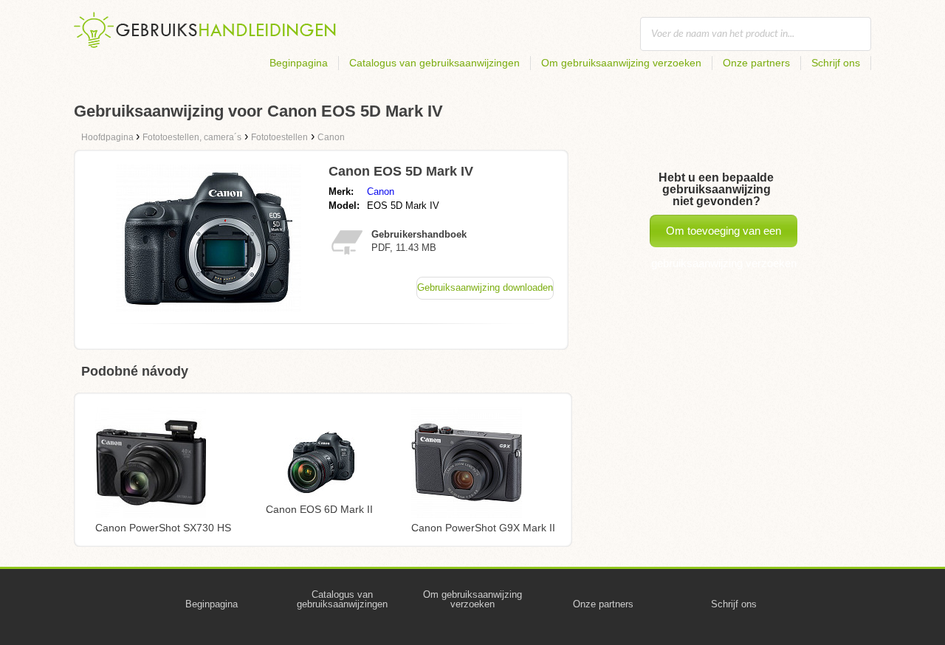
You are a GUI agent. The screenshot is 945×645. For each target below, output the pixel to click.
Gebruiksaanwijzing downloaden (485, 287)
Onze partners (756, 63)
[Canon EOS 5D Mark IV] (208, 308)
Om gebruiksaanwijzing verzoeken (621, 63)
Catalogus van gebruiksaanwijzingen (434, 63)
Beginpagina (298, 63)
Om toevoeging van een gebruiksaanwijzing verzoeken (724, 235)
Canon (380, 191)
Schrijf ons (835, 63)
